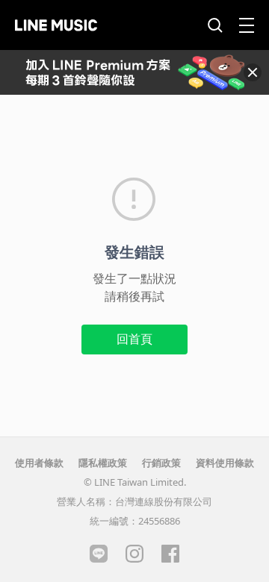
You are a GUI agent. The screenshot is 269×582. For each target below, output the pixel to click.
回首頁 (134, 339)
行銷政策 (161, 462)
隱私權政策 (102, 462)
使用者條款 (39, 462)
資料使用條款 (225, 462)
